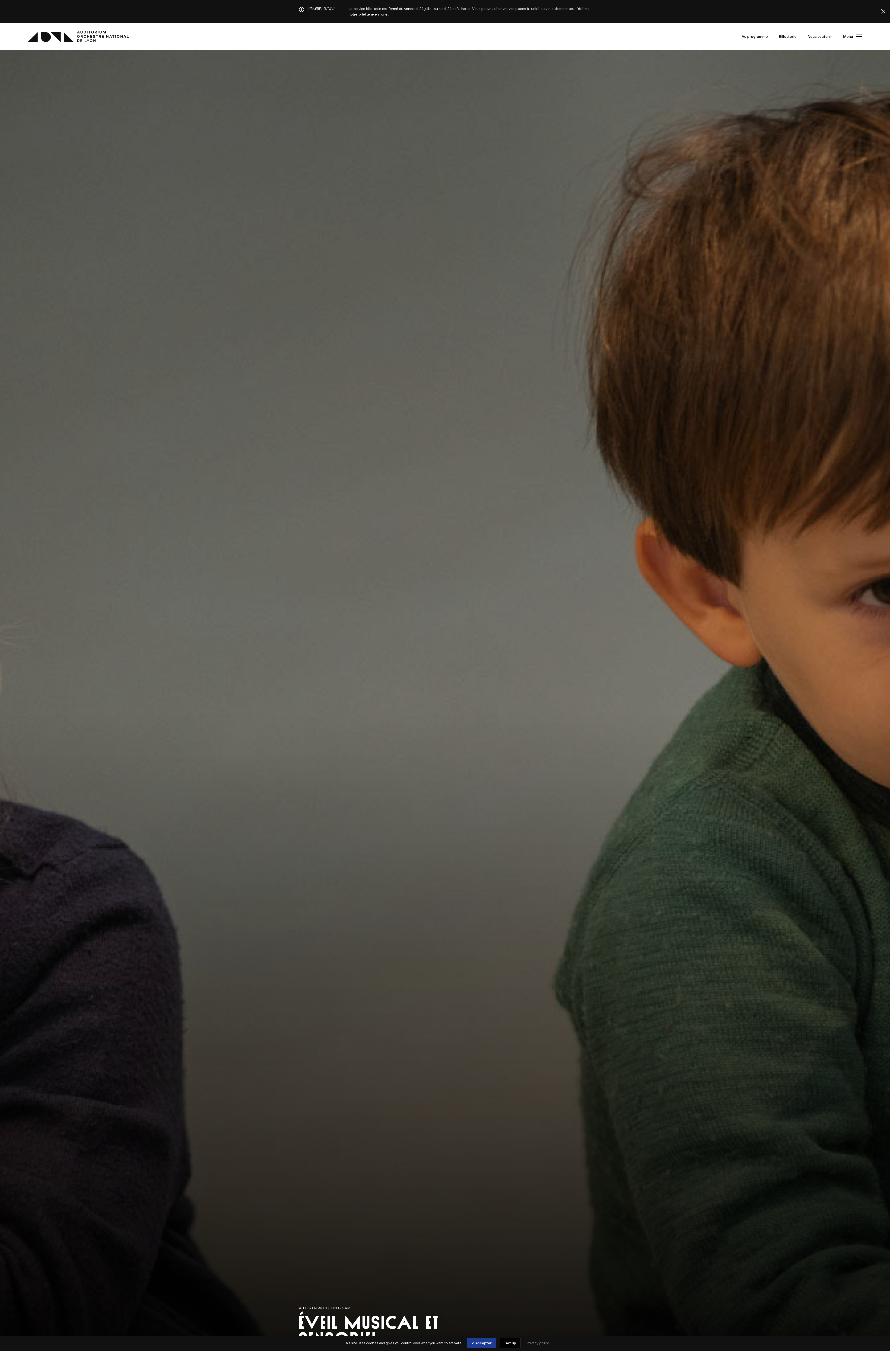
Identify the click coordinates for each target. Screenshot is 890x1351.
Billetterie (788, 36)
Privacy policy (538, 1343)
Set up (510, 1343)
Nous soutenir (820, 36)
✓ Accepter (481, 1343)
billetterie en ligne (373, 14)
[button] (851, 36)
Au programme (755, 36)
